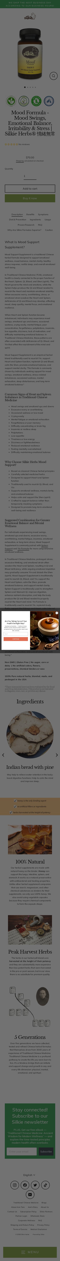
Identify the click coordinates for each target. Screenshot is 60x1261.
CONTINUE (15, 639)
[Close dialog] (57, 613)
